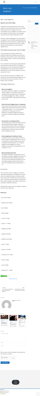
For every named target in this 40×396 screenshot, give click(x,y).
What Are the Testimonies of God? (22, 322)
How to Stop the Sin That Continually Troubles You (13, 324)
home (27, 7)
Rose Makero (6, 325)
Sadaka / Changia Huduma (15, 382)
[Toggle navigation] (36, 2)
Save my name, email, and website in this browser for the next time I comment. (13, 353)
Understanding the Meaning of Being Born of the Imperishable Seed (4, 323)
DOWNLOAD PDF (14, 278)
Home (24, 7)
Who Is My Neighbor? (7, 19)
